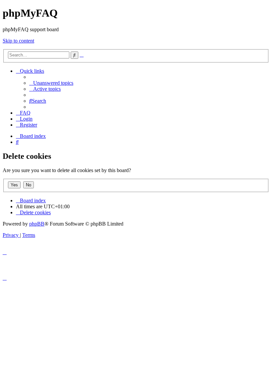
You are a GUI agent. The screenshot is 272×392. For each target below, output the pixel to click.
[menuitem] (51, 83)
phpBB (36, 224)
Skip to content (18, 41)
